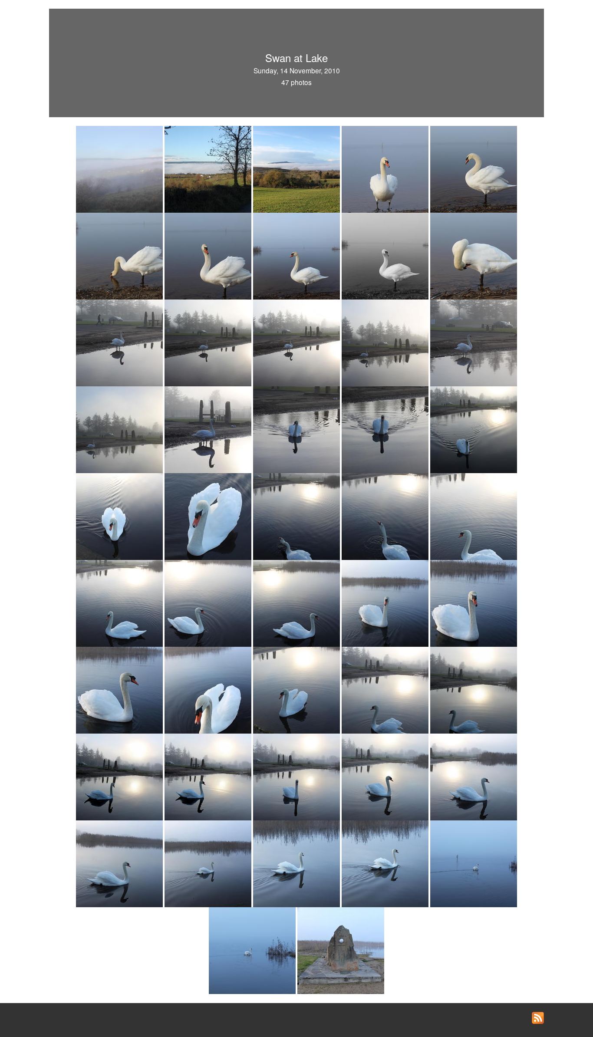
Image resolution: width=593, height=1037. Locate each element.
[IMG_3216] (386, 255)
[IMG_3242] (297, 602)
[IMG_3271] (340, 949)
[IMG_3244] (473, 602)
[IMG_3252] (473, 689)
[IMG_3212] (120, 255)
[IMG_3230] (386, 429)
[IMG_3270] (253, 949)
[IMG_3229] (297, 429)
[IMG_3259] (120, 863)
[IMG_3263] (297, 863)
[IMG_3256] (297, 776)
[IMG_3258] (473, 776)
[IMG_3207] (297, 168)
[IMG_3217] (473, 255)
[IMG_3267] (473, 863)
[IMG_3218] (120, 342)
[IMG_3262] (209, 863)
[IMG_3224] (120, 429)
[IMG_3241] (209, 602)
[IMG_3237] (297, 515)
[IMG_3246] (209, 689)
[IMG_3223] (473, 342)
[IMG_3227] (209, 429)
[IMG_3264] (386, 863)
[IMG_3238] (386, 515)
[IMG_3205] (120, 168)
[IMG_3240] (120, 602)
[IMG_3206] (209, 168)
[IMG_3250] (386, 689)
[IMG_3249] (297, 689)
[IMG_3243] (386, 602)
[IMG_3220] (297, 342)
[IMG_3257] (386, 776)
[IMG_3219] (209, 342)
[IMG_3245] (120, 689)
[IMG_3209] (386, 168)
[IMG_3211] (473, 168)
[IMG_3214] (297, 255)
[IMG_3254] (209, 776)
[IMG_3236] (209, 515)
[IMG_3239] (473, 515)
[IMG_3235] (120, 515)
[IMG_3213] (209, 255)
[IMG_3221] (386, 342)
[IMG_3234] (473, 429)
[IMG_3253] (120, 776)
